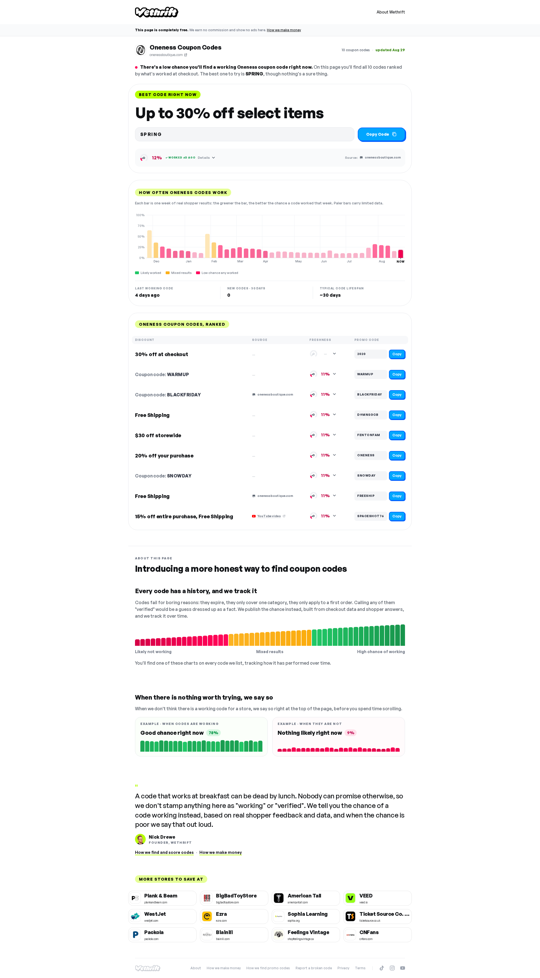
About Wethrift (391, 12)
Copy (397, 354)
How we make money (284, 30)
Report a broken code (314, 968)
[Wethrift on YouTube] (402, 968)
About (195, 968)
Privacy (343, 968)
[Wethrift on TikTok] (381, 968)
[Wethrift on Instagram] (392, 968)
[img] (270, 238)
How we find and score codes (164, 852)
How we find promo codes (268, 968)
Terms (360, 968)
